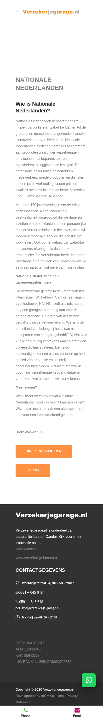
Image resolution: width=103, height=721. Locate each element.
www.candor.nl (27, 549)
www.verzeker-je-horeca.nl (36, 558)
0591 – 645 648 (31, 592)
